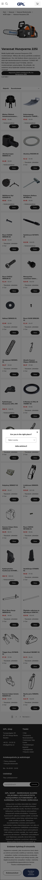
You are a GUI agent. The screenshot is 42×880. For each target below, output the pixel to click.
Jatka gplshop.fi (21, 446)
